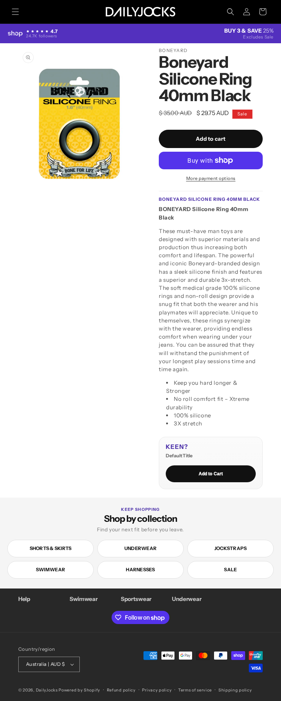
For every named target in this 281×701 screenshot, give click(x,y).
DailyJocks (47, 690)
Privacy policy (157, 690)
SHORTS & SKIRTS (51, 548)
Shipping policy (235, 690)
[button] (15, 12)
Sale (230, 569)
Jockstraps (230, 548)
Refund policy (121, 690)
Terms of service (195, 690)
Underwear (140, 548)
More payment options (211, 178)
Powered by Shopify (79, 690)
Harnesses (140, 569)
